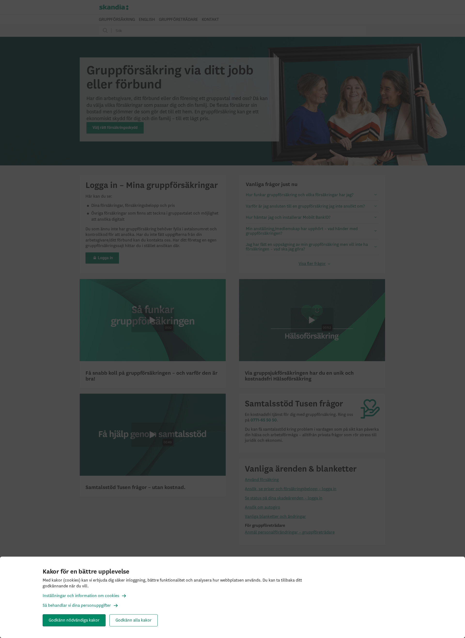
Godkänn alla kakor (134, 620)
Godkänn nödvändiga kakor (74, 620)
